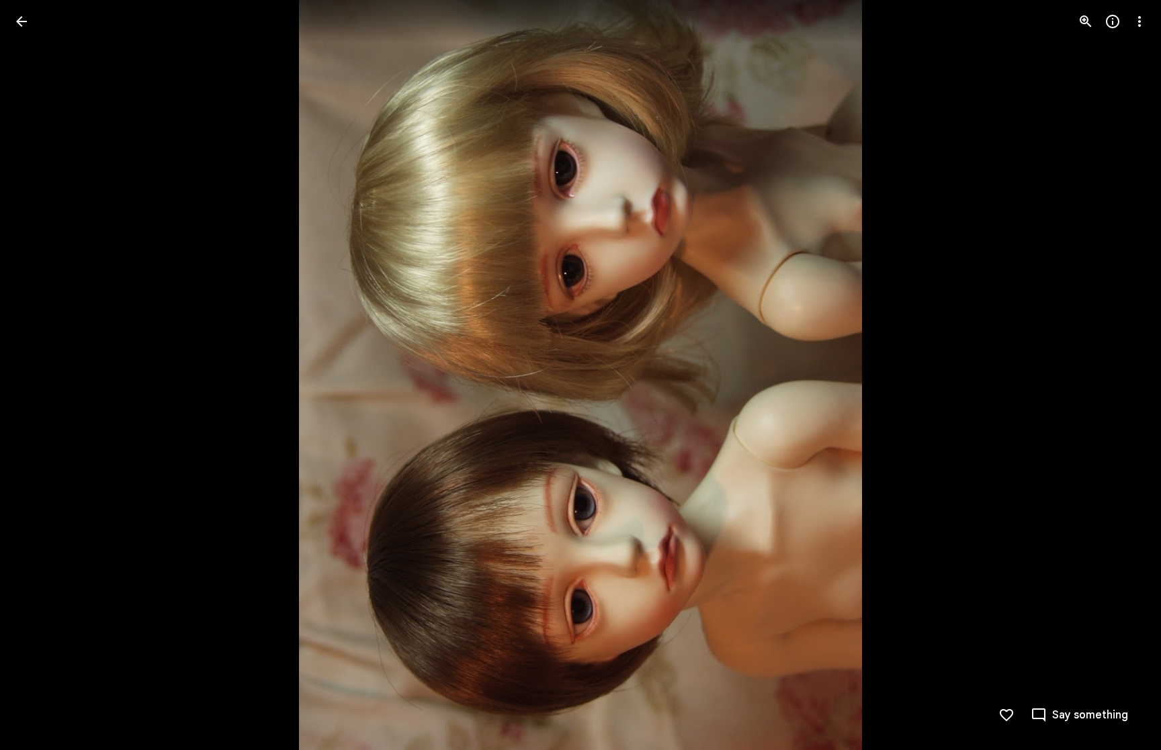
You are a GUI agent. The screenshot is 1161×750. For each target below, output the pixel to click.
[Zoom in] (1085, 21)
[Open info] (1112, 21)
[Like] (1006, 715)
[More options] (1139, 21)
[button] (37, 375)
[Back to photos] (21, 21)
